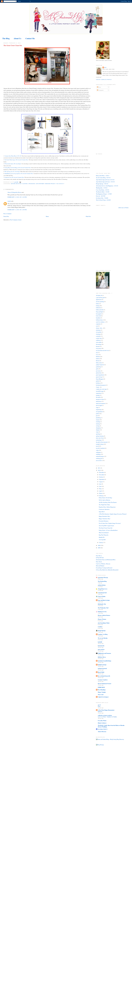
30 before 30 (99, 295)
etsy (97, 352)
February (101, 495)
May (100, 488)
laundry (98, 395)
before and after (16, 183)
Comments (101, 90)
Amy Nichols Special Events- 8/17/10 (105, 179)
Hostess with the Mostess (104, 615)
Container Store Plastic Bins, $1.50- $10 (13, 156)
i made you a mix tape (101, 389)
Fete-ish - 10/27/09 (100, 196)
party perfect (101, 649)
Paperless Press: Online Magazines (107, 507)
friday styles (99, 362)
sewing (97, 426)
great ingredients (100, 375)
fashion (98, 358)
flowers (97, 360)
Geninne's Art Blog (103, 634)
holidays (98, 383)
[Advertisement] (103, 122)
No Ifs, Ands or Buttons (104, 500)
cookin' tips (99, 338)
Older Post (88, 216)
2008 (99, 548)
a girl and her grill (100, 297)
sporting (98, 434)
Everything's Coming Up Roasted (104, 568)
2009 (99, 545)
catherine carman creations (105, 715)
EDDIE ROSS (101, 687)
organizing (31, 183)
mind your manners (100, 403)
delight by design (102, 664)
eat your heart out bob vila (102, 350)
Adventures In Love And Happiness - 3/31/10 (107, 186)
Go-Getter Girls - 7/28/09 (102, 198)
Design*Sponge (102, 630)
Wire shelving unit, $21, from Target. (12, 171)
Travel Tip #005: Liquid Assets (106, 525)
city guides (98, 332)
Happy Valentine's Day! (104, 518)
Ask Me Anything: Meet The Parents (108, 502)
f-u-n (97, 354)
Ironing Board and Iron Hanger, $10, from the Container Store (18, 167)
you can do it (60, 183)
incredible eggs (99, 391)
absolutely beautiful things (104, 661)
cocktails (98, 336)
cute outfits (98, 342)
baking (97, 305)
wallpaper (98, 452)
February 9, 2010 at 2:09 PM (17, 209)
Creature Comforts (102, 680)
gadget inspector (100, 364)
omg (97, 407)
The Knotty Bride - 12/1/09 (102, 192)
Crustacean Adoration (104, 509)
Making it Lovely (102, 611)
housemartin (101, 645)
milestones (98, 401)
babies (97, 303)
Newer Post (6, 216)
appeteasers (99, 299)
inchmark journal (102, 668)
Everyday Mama (102, 720)
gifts (97, 369)
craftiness (98, 340)
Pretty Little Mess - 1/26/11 (102, 175)
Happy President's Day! (104, 516)
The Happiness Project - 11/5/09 (104, 194)
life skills (98, 397)
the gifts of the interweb (101, 442)
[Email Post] (19, 182)
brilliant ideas (99, 320)
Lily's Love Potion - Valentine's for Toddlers (107, 716)
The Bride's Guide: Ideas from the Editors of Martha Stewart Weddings (111, 726)
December (101, 472)
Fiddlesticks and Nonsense (104, 653)
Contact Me (30, 38)
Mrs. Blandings (102, 690)
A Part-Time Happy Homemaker (106, 710)
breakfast (98, 318)
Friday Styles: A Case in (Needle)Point (108, 530)
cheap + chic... (99, 328)
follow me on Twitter (123, 207)
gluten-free (98, 373)
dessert (97, 346)
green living (99, 377)
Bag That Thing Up (103, 535)
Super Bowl (102, 511)
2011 (99, 468)
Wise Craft (100, 694)
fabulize (98, 356)
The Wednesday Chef (103, 608)
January (101, 542)
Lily (105, 67)
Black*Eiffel (101, 672)
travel (97, 446)
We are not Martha (102, 638)
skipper (98, 430)
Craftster (100, 627)
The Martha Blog (102, 581)
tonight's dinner (100, 444)
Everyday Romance (103, 521)
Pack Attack (99, 562)
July (100, 484)
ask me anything (100, 301)
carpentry (98, 324)
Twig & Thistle (101, 596)
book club (98, 316)
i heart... (98, 387)
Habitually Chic (102, 604)
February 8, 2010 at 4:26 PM (17, 197)
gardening (98, 367)
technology (99, 440)
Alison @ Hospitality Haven (14, 192)
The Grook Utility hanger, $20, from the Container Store (16, 159)
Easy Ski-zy (99, 555)
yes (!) (99, 705)
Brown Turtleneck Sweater (104, 683)
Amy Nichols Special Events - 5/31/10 (105, 182)
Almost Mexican (102, 731)
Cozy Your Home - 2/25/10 (102, 190)
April (100, 491)
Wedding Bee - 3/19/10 (101, 188)
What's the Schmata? (104, 532)
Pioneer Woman (102, 619)
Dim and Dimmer (100, 566)
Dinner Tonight (102, 692)
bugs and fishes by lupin (104, 600)
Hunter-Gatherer (102, 723)
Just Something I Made (103, 623)
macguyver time (100, 399)
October (101, 477)
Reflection (100, 711)
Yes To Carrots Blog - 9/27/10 (103, 177)
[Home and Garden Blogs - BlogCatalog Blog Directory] (110, 739)
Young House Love (102, 589)
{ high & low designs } (103, 697)
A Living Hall (102, 539)
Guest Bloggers (99, 379)
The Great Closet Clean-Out (13, 45)
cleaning (25, 183)
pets (97, 415)
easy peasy (98, 348)
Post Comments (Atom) (15, 220)
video (97, 450)
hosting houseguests (101, 385)
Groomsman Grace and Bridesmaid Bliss (105, 559)
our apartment (40, 183)
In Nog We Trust (100, 557)
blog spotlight (99, 312)
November (102, 474)
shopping (98, 428)
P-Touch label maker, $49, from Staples (13, 163)
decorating (98, 344)
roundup (98, 421)
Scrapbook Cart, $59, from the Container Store (14, 177)
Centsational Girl (102, 592)
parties (97, 413)
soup (97, 432)
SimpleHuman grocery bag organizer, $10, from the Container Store (19, 173)
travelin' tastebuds (100, 448)
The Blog (6, 38)
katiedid (100, 642)
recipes (97, 420)
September (102, 479)
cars (97, 326)
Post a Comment (7, 213)
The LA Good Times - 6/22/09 (103, 200)
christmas (98, 330)
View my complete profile (104, 79)
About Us (17, 38)
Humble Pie (102, 537)
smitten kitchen (102, 585)
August (101, 481)
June (100, 486)
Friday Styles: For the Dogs (105, 497)
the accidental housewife (104, 676)
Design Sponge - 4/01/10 (102, 184)
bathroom (98, 307)
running (98, 424)
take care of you (100, 438)
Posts (99, 87)
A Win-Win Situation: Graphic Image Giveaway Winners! (113, 514)
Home (47, 216)
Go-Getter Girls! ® (102, 729)
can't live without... (100, 322)
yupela (9, 201)
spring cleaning (100, 436)
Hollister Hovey (102, 657)
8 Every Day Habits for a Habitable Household (107, 570)
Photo (99, 706)
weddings (98, 454)
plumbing (98, 417)
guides (97, 381)
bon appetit (99, 314)
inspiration (98, 393)
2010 (99, 470)
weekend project (50, 183)
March (101, 493)
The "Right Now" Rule (104, 504)
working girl (99, 458)
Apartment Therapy (103, 577)
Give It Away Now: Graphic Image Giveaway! (110, 523)
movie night (99, 405)
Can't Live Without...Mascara (103, 564)
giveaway (98, 371)
